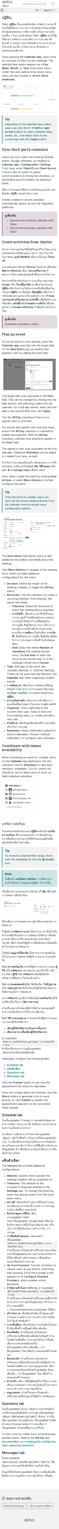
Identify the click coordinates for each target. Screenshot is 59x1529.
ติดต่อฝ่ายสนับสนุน (14, 1505)
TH (37, 10)
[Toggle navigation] (2, 10)
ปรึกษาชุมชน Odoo (40, 1505)
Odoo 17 (48, 10)
